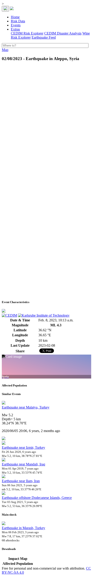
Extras (15, 29)
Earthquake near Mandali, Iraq (23, 464)
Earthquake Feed (44, 37)
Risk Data (18, 21)
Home (15, 17)
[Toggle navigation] (5, 9)
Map (5, 50)
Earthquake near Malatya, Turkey (25, 407)
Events (16, 25)
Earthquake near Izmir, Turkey (23, 447)
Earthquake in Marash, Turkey (23, 528)
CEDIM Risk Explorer (27, 33)
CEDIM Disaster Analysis (62, 33)
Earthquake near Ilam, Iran (21, 481)
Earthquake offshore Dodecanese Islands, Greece (37, 498)
